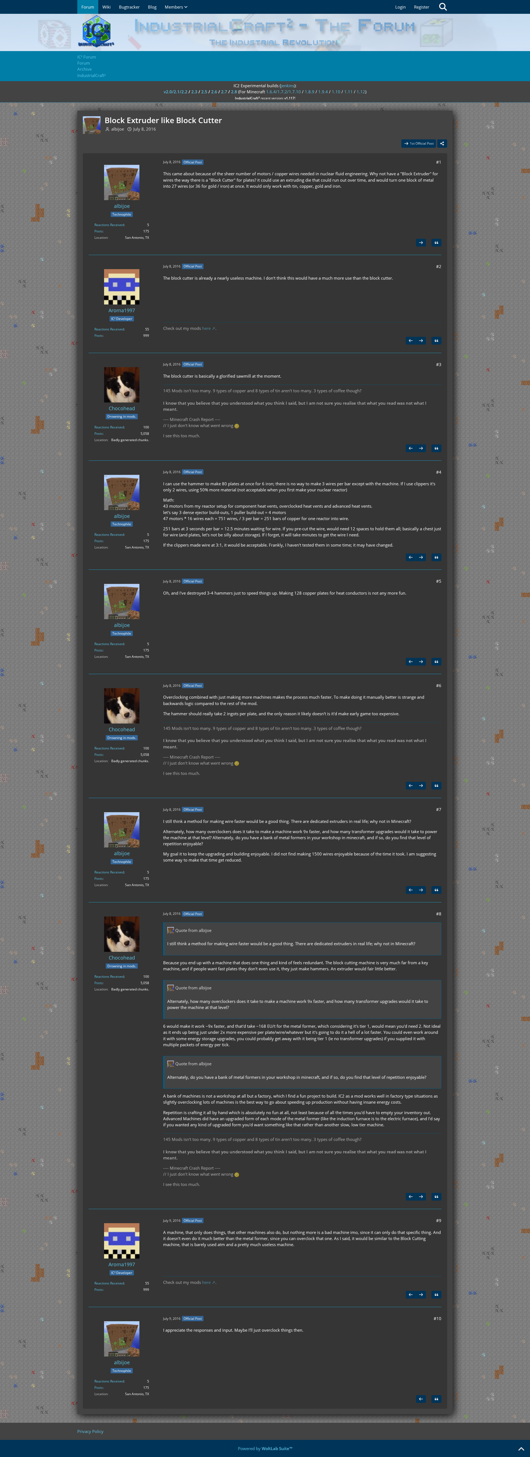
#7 (438, 809)
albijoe (117, 129)
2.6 (214, 91)
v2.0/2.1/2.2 (175, 91)
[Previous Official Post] (411, 341)
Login (400, 7)
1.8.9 (309, 91)
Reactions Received (109, 224)
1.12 (361, 91)
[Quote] (436, 243)
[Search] (443, 7)
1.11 (348, 91)
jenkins (287, 85)
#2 (438, 266)
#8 (438, 913)
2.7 (224, 91)
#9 (438, 1220)
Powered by (265, 1448)
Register (421, 7)
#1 (438, 162)
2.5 (204, 91)
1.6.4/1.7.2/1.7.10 (283, 91)
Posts (98, 231)
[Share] (442, 143)
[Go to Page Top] (521, 1449)
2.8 (234, 91)
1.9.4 (323, 91)
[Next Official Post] (421, 243)
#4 (438, 472)
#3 (438, 364)
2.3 (194, 91)
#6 (438, 685)
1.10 (336, 91)
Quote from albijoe (193, 930)
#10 (437, 1318)
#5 (438, 581)
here (206, 328)
